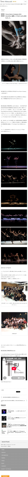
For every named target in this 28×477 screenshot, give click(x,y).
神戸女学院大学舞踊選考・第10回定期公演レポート (11, 397)
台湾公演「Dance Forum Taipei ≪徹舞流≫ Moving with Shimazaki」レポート (13, 401)
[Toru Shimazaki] (8, 1)
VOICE (3, 460)
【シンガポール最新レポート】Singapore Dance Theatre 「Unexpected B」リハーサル (16, 432)
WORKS (3, 457)
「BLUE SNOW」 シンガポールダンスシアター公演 (16, 411)
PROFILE (4, 452)
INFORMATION (5, 455)
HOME (1, 4)
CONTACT (4, 466)
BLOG (3, 463)
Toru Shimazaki (8, 468)
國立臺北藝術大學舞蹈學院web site (8, 350)
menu (25, 1)
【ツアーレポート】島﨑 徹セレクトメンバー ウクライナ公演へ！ (16, 418)
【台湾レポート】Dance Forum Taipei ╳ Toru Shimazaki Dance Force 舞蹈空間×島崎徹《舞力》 (16, 425)
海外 (4, 4)
